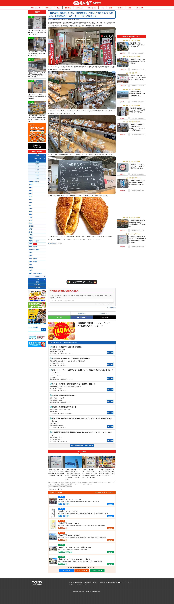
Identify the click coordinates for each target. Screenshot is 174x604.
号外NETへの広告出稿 (101, 582)
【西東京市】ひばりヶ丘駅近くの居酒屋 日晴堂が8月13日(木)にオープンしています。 (37, 53)
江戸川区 (31, 184)
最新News (48, 8)
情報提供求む (88, 582)
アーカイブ (140, 8)
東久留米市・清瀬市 (34, 249)
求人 (58, 8)
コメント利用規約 (111, 307)
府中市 (30, 255)
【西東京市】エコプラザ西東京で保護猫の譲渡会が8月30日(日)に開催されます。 (37, 96)
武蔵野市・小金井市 (34, 241)
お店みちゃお (92, 8)
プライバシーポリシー (126, 582)
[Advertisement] (131, 22)
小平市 (30, 252)
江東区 (30, 187)
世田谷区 (31, 226)
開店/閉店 (68, 8)
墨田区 (30, 193)
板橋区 (30, 211)
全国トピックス (35, 8)
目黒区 (30, 229)
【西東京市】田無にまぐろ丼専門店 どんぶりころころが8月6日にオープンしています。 (137, 77)
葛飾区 (30, 190)
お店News (79, 8)
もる (60, 489)
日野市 (30, 264)
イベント (120, 8)
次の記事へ (103, 313)
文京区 (30, 208)
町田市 (30, 270)
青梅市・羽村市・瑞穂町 (35, 273)
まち (102, 8)
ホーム (72, 582)
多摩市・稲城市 (33, 261)
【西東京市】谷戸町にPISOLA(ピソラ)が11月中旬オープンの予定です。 (137, 45)
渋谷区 (30, 223)
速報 (130, 8)
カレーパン (51, 486)
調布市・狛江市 (33, 247)
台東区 (30, 202)
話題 (110, 8)
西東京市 (97, 3)
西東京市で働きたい (56, 342)
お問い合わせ (113, 582)
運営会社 (79, 582)
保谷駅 (57, 486)
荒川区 (30, 199)
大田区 (30, 235)
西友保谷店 (51, 243)
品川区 (30, 232)
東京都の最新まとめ (34, 181)
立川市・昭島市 (33, 258)
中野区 (30, 217)
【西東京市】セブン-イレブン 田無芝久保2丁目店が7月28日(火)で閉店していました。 (36, 74)
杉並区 (30, 220)
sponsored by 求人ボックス (70, 342)
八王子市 (31, 267)
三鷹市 (33, 244)
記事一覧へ (81, 313)
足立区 (30, 196)
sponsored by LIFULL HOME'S (104, 492)
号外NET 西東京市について (78, 584)
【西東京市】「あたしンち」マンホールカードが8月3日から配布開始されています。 (137, 166)
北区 (30, 205)
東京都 (77, 19)
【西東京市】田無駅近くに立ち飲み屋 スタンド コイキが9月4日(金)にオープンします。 (37, 32)
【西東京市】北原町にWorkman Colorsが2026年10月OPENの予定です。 (137, 93)
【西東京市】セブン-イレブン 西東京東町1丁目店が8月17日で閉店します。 (137, 61)
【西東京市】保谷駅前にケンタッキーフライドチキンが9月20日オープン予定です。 (137, 110)
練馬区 (30, 214)
